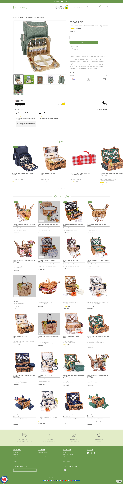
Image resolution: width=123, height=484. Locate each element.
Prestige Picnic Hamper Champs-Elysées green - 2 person (74, 376)
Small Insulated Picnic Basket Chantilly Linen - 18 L (24, 299)
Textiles (79, 12)
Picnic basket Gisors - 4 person (48, 173)
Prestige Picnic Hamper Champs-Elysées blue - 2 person (74, 414)
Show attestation (20, 103)
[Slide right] (64, 188)
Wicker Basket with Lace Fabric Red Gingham (49, 299)
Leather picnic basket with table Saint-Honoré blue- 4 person (24, 414)
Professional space (20, 7)
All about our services (72, 477)
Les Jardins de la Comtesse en (59, 482)
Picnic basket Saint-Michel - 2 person (71, 299)
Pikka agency (70, 482)
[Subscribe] (35, 470)
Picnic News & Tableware (68, 454)
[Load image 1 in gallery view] (18, 79)
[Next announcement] (90, 1)
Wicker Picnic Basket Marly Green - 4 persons (98, 260)
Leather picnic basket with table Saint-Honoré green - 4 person (98, 414)
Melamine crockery (70, 12)
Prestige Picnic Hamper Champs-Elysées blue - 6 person (24, 376)
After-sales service (42, 457)
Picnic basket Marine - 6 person (45, 375)
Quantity (71, 35)
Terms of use (62, 477)
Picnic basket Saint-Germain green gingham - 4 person (98, 376)
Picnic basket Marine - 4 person (94, 299)
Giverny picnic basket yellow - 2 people (96, 224)
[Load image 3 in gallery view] (40, 79)
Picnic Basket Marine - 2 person (45, 414)
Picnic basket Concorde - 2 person (71, 336)
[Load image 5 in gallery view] (61, 79)
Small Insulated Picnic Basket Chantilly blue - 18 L (49, 337)
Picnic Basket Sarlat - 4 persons (70, 260)
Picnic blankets (16, 454)
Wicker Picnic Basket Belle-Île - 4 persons (48, 224)
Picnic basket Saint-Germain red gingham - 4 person (24, 261)
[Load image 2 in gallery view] (29, 79)
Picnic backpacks (17, 457)
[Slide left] (58, 188)
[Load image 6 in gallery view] (18, 90)
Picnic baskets (33, 12)
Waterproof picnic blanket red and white (80, 173)
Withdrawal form (67, 461)
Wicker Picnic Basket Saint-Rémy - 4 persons (24, 224)
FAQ (39, 454)
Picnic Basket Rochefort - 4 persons (46, 260)
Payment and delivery (43, 452)
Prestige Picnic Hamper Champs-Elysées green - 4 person (98, 337)
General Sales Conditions (51, 477)
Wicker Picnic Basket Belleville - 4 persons (73, 224)
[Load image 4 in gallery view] (51, 79)
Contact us (65, 459)
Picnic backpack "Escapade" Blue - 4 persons (22, 173)
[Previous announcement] (33, 1)
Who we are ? (66, 452)
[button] (33, 13)
